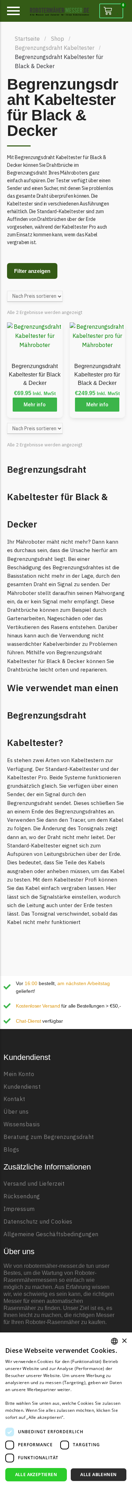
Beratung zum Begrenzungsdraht (49, 1137)
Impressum (19, 1209)
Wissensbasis (22, 1124)
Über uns (16, 1111)
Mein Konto (19, 1074)
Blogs (11, 1149)
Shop (57, 38)
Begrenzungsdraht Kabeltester (54, 47)
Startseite (27, 38)
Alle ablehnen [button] (98, 1474)
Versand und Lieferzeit (34, 1183)
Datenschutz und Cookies (38, 1221)
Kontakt (14, 1099)
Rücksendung (22, 1196)
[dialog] (66, 1413)
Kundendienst (22, 1087)
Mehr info (35, 404)
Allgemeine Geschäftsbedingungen (51, 1234)
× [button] (124, 1341)
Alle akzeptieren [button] (36, 1474)
